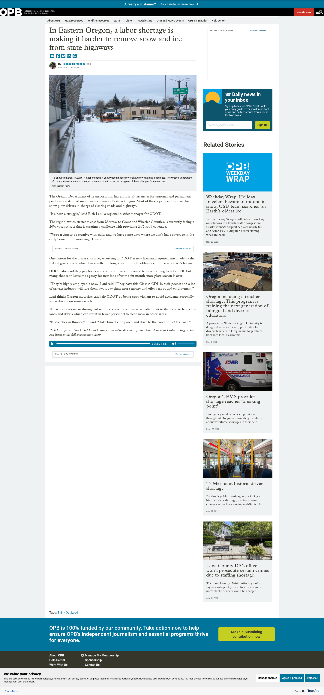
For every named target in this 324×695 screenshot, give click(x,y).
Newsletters (145, 20)
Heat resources (74, 20)
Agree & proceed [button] (292, 677)
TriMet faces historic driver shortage (234, 486)
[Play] (52, 344)
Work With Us (58, 665)
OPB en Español (197, 20)
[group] (122, 344)
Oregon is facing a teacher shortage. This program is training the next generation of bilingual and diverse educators (237, 306)
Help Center (57, 660)
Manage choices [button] (267, 677)
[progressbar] (103, 344)
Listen (129, 20)
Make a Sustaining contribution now (246, 634)
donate (304, 12)
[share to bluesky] (63, 56)
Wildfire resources (98, 20)
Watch (117, 20)
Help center (219, 20)
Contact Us (92, 665)
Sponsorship (93, 660)
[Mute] (174, 344)
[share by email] (52, 56)
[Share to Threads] (74, 56)
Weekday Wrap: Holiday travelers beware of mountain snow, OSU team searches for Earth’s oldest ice (236, 204)
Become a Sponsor (183, 248)
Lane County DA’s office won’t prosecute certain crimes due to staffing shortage (237, 570)
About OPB (53, 20)
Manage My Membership (102, 655)
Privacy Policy (11, 691)
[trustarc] (313, 691)
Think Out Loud (68, 612)
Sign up (262, 125)
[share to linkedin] (69, 56)
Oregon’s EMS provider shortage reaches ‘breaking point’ (233, 401)
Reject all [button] (312, 677)
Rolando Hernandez (73, 63)
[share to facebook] (58, 56)
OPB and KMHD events (170, 20)
